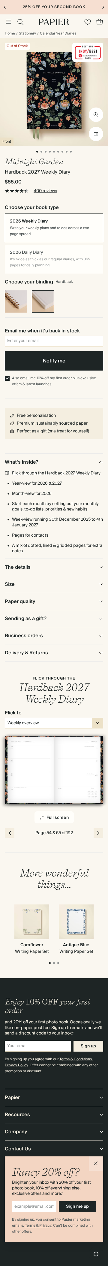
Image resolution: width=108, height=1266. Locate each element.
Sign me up (77, 1206)
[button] (96, 1163)
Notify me (54, 361)
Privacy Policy (16, 1065)
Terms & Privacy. (38, 1225)
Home (10, 34)
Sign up (88, 1046)
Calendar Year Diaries (58, 34)
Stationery (27, 34)
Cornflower (31, 945)
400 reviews (45, 191)
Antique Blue (76, 945)
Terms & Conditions (75, 1059)
